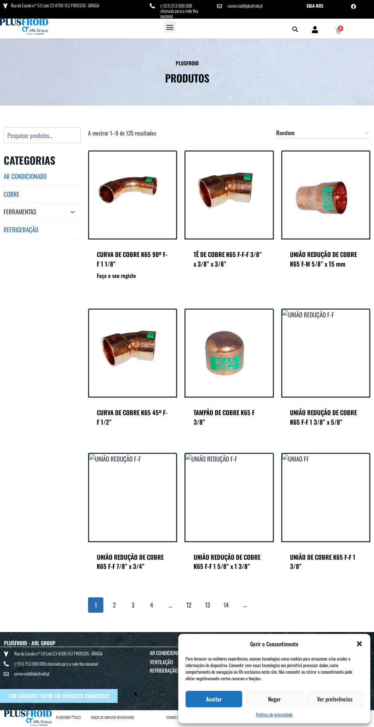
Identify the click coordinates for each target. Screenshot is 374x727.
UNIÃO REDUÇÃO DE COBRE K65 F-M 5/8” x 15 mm (323, 259)
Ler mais (229, 283)
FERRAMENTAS (20, 211)
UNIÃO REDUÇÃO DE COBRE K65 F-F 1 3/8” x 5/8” (323, 417)
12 (188, 604)
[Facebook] (353, 6)
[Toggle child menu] (73, 212)
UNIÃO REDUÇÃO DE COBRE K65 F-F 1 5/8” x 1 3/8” (227, 561)
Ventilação (161, 662)
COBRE (11, 194)
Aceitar (214, 699)
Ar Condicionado (167, 653)
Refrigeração (164, 670)
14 (226, 604)
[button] (359, 643)
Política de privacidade (274, 714)
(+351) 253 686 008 (176, 6)
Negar (274, 699)
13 (207, 604)
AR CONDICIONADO (25, 176)
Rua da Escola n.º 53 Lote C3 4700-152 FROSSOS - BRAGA (55, 5)
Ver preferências (334, 699)
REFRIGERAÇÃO (21, 229)
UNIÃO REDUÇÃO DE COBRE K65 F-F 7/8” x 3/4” (130, 561)
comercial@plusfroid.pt (245, 6)
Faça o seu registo (116, 275)
